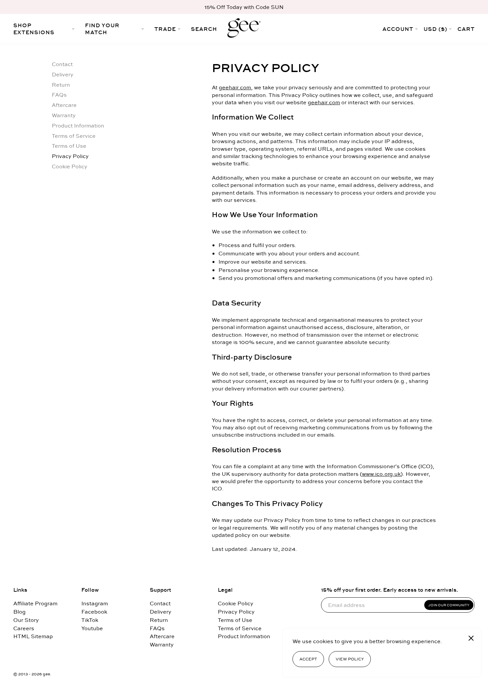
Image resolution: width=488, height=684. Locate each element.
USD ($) (435, 29)
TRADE (165, 29)
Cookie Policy (69, 166)
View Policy (350, 659)
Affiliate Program (35, 603)
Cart (466, 29)
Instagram (94, 603)
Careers (23, 628)
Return (61, 84)
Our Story (26, 620)
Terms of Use (69, 145)
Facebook (94, 611)
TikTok (89, 620)
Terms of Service (74, 135)
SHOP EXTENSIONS (33, 29)
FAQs (59, 94)
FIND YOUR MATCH (102, 29)
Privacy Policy (70, 156)
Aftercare (64, 105)
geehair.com (235, 87)
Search (204, 29)
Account (397, 29)
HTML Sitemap (33, 636)
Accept (308, 659)
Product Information (78, 125)
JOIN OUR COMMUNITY (448, 605)
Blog (19, 611)
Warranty (64, 115)
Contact (62, 64)
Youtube (92, 628)
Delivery (62, 74)
